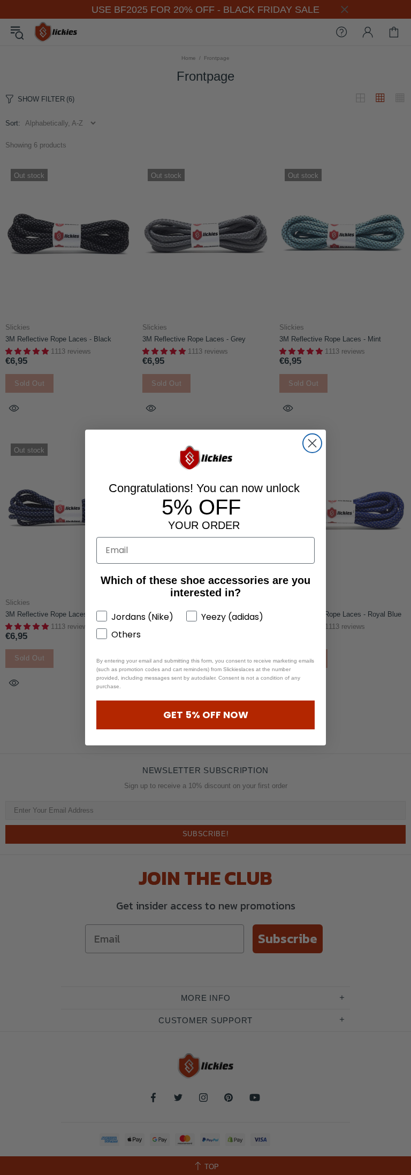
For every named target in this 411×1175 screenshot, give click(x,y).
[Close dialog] (312, 443)
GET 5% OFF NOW (205, 714)
